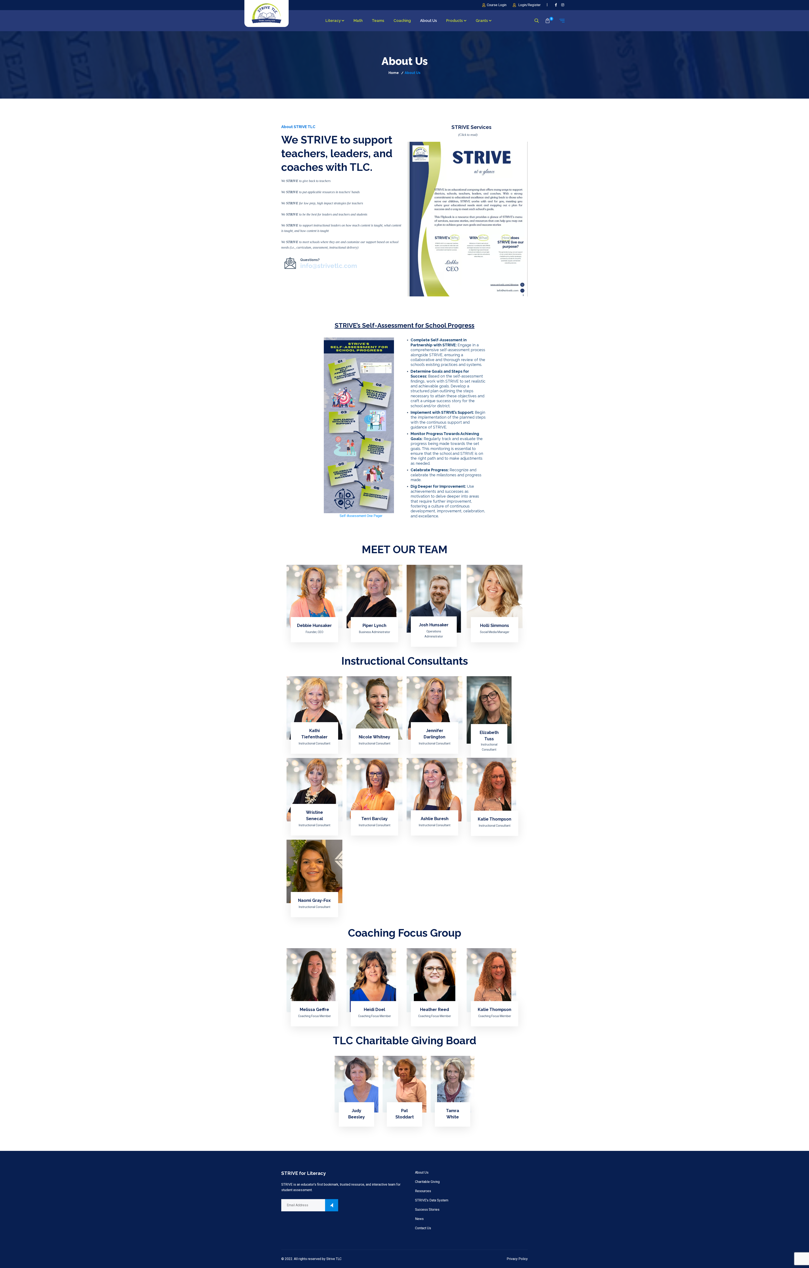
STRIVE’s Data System (431, 1200)
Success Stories (427, 1210)
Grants (482, 20)
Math (358, 20)
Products (454, 20)
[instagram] (563, 5)
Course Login (496, 5)
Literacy (333, 20)
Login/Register (529, 5)
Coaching (402, 20)
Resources (423, 1191)
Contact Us (423, 1228)
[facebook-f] (556, 5)
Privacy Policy (517, 1259)
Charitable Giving (427, 1182)
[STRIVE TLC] (266, 13)
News (419, 1219)
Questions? (328, 263)
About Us (428, 20)
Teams (378, 20)
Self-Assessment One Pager (361, 516)
